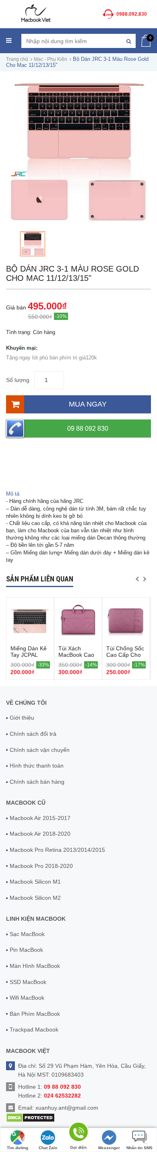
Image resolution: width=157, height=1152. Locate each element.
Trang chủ (17, 59)
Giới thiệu (22, 717)
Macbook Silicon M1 (35, 881)
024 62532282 (62, 1095)
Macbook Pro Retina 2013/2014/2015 (57, 850)
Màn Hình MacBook (35, 966)
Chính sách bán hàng (37, 781)
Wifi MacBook (27, 997)
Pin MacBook (26, 950)
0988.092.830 (131, 14)
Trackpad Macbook (34, 1029)
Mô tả (12, 494)
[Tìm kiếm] (129, 41)
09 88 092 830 (87, 428)
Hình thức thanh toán (37, 765)
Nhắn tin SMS (139, 1148)
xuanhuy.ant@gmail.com (66, 1107)
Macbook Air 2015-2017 (40, 818)
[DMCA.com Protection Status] (30, 1118)
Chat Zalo (48, 1148)
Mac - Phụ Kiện (50, 59)
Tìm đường (17, 1148)
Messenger (109, 1148)
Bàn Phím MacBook (35, 1014)
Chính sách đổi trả (33, 734)
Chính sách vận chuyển (40, 750)
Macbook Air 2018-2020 (40, 833)
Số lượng (17, 380)
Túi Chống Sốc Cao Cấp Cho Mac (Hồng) (125, 654)
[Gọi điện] (78, 1133)
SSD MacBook (28, 982)
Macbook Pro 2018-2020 (41, 866)
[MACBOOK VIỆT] (35, 13)
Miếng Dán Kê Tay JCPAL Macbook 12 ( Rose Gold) (28, 658)
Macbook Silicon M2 (35, 898)
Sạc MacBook (27, 934)
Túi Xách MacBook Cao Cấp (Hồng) (76, 654)
